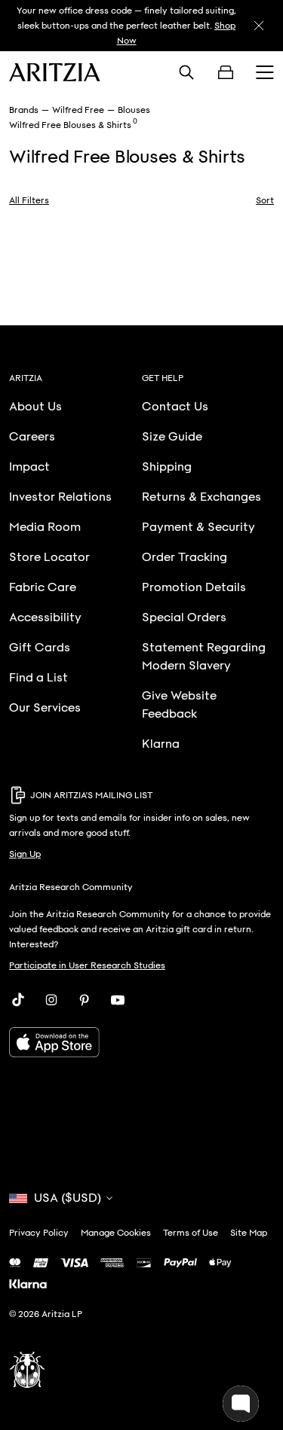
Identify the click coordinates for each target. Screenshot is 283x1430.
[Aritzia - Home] (54, 72)
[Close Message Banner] (259, 26)
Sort (265, 200)
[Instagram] (51, 1000)
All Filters (29, 200)
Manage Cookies (116, 1232)
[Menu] (264, 72)
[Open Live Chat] (241, 1404)
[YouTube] (118, 1000)
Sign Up (25, 853)
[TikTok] (18, 1000)
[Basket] (225, 72)
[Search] (186, 72)
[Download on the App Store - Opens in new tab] (141, 1042)
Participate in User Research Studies (87, 965)
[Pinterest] (84, 1000)
